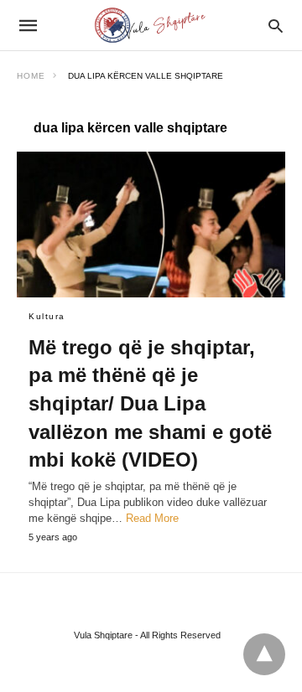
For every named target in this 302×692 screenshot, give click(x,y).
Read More (152, 518)
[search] (275, 25)
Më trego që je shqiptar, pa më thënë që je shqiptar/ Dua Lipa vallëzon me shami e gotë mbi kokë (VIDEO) (150, 403)
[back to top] (264, 654)
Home (31, 75)
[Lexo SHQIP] (150, 25)
